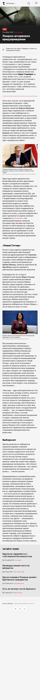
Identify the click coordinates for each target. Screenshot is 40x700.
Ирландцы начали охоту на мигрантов (15, 567)
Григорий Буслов (19, 583)
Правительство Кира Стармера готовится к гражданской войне (21, 49)
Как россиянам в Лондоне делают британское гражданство (19, 578)
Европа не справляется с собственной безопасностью (17, 555)
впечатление (18, 218)
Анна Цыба (19, 32)
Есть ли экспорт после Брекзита (18, 589)
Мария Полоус (18, 592)
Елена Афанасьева (18, 571)
